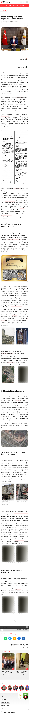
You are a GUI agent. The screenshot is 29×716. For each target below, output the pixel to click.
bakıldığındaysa (19, 539)
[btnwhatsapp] (5, 638)
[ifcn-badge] (20, 696)
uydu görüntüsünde (7, 353)
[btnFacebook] (19, 638)
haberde (22, 208)
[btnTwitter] (10, 638)
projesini (14, 315)
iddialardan (19, 97)
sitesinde (18, 400)
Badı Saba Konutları (14, 239)
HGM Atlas (10, 362)
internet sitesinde (10, 200)
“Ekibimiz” (16, 188)
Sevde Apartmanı (21, 513)
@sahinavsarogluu (6, 215)
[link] (8, 696)
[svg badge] (25, 696)
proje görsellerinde (16, 306)
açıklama (18, 589)
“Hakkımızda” (5, 116)
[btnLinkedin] (23, 638)
